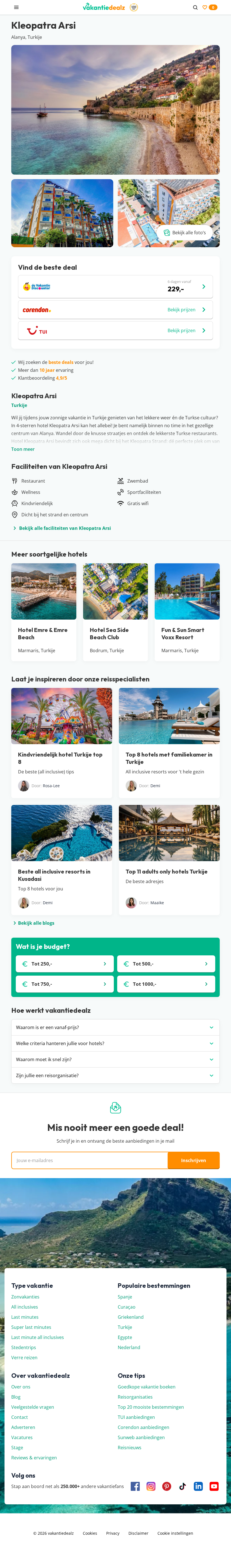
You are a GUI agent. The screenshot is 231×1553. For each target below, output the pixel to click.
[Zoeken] (195, 7)
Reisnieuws (129, 1447)
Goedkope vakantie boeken (147, 1387)
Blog (16, 1397)
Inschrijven (193, 1160)
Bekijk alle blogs (36, 923)
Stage (17, 1447)
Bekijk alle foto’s (189, 232)
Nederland (129, 1347)
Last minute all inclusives (37, 1337)
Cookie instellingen (175, 1533)
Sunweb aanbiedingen (141, 1437)
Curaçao (127, 1307)
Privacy (112, 1533)
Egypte (125, 1337)
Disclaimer (138, 1533)
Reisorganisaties (135, 1397)
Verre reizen (24, 1357)
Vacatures (22, 1437)
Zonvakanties (25, 1297)
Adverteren (23, 1427)
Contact (19, 1417)
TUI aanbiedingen (136, 1417)
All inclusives (24, 1307)
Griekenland (131, 1317)
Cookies (90, 1533)
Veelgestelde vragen (32, 1407)
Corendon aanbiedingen (143, 1427)
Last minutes (25, 1317)
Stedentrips (23, 1347)
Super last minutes (31, 1327)
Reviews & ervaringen (34, 1457)
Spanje (125, 1297)
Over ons (20, 1387)
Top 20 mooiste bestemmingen (151, 1407)
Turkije (19, 405)
